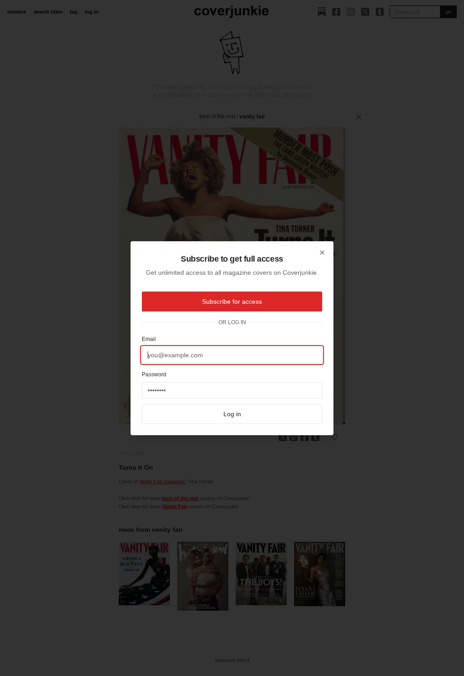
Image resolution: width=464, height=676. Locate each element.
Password (154, 374)
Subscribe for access (232, 301)
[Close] (322, 252)
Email (149, 339)
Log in (232, 414)
